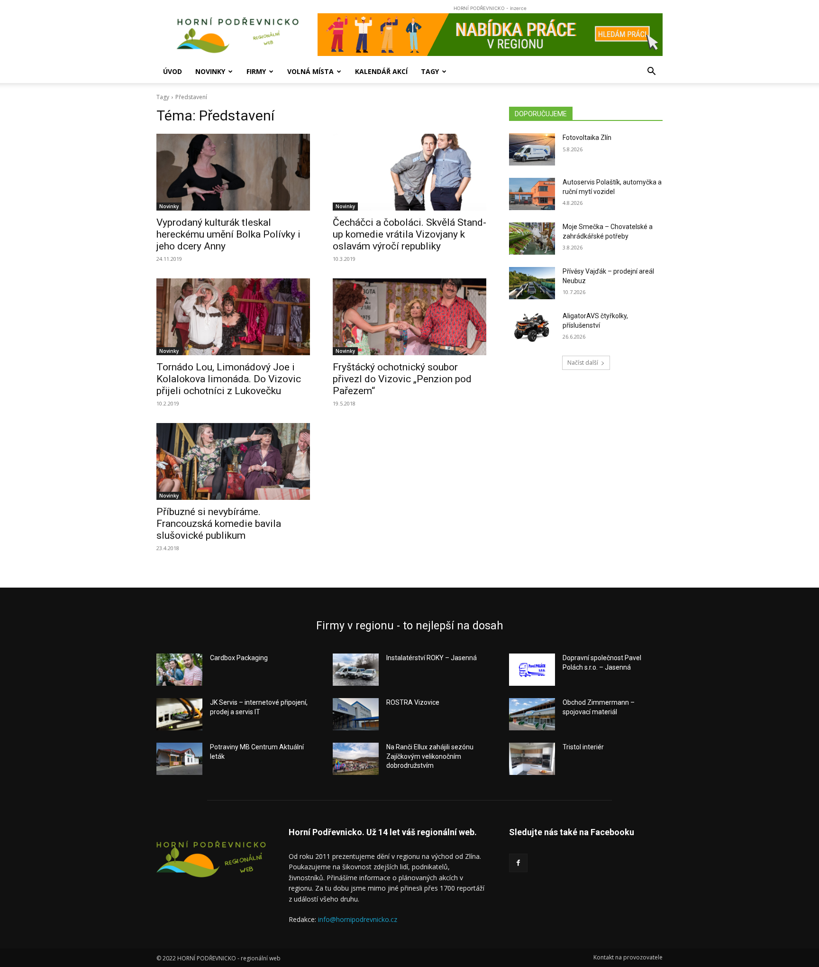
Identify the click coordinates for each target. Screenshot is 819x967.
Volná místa (310, 71)
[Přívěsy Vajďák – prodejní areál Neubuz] (532, 283)
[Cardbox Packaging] (179, 670)
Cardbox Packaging (239, 658)
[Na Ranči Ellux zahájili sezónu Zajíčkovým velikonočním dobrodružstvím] (356, 759)
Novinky (210, 71)
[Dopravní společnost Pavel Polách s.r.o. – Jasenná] (532, 670)
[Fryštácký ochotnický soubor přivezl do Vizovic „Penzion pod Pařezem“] (409, 316)
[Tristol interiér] (532, 759)
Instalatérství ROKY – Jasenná (431, 658)
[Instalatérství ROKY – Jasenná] (356, 670)
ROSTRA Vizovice (412, 702)
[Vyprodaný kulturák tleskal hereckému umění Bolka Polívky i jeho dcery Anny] (233, 172)
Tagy (430, 71)
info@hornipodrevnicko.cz (357, 919)
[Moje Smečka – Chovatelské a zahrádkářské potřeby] (532, 238)
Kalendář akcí (381, 71)
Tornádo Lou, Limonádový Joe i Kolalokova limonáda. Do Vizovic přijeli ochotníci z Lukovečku (228, 378)
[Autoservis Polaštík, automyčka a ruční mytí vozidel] (532, 194)
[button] (651, 72)
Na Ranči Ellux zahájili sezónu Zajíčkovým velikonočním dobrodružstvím (429, 756)
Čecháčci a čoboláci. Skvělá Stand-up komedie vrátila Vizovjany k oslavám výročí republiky (409, 234)
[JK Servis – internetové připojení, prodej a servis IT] (179, 714)
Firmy (256, 71)
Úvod (172, 71)
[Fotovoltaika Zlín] (532, 149)
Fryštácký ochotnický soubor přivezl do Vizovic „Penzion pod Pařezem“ (402, 378)
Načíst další (582, 363)
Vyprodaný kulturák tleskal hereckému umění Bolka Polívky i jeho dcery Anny (228, 234)
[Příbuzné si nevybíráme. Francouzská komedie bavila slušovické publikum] (233, 461)
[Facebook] (518, 863)
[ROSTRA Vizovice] (356, 714)
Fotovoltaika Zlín (587, 137)
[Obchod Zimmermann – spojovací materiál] (532, 714)
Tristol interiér (583, 747)
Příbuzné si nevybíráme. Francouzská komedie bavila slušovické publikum (218, 523)
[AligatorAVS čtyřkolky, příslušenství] (532, 328)
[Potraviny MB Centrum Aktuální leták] (179, 759)
